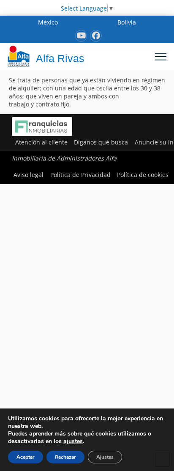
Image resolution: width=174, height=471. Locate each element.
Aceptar (25, 457)
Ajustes (105, 457)
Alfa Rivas (60, 58)
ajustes (73, 441)
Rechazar (65, 457)
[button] (160, 56)
